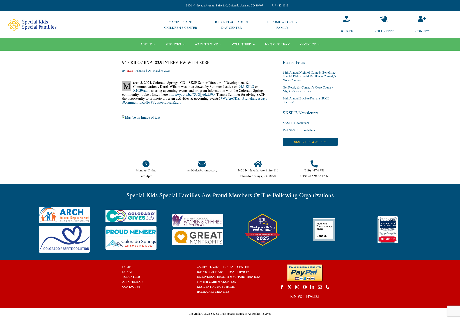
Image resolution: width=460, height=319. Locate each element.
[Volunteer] (384, 25)
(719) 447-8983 (314, 170)
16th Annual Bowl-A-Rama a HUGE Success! (306, 100)
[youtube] (305, 287)
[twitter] (289, 287)
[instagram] (297, 287)
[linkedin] (312, 287)
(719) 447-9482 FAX (314, 176)
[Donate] (333, 25)
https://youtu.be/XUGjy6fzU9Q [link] (192, 94)
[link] (246, 86)
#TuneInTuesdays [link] (254, 98)
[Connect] (435, 25)
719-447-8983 (280, 5)
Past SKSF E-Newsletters (299, 130)
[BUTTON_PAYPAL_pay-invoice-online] (305, 265)
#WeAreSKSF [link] (231, 98)
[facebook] (282, 287)
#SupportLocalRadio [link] (166, 102)
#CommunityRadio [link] (136, 102)
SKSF (130, 70)
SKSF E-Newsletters (296, 122)
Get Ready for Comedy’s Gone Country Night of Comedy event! (308, 89)
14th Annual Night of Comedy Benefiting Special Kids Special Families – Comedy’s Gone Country (309, 76)
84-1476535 (309, 296)
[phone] (328, 287)
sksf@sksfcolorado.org (202, 170)
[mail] (320, 287)
